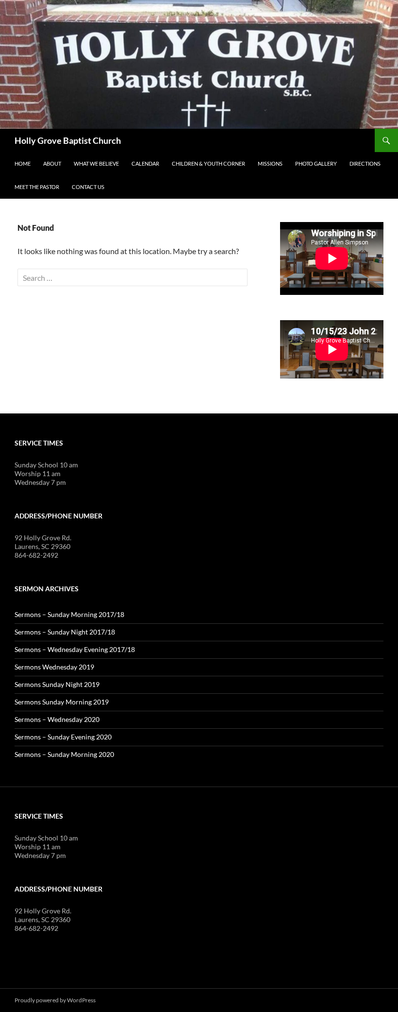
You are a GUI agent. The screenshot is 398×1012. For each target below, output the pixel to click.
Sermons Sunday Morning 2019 (62, 702)
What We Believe (96, 163)
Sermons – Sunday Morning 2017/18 (69, 614)
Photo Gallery (316, 163)
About (52, 163)
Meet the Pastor (37, 187)
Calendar (145, 163)
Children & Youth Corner (208, 163)
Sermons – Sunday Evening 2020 (63, 737)
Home (23, 163)
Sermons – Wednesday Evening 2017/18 (75, 649)
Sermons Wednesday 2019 (54, 667)
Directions (365, 163)
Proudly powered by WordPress (55, 1000)
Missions (270, 163)
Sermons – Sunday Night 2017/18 (65, 632)
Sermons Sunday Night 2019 (57, 684)
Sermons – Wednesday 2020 (57, 719)
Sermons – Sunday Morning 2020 (64, 754)
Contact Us (88, 187)
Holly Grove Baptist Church (68, 140)
